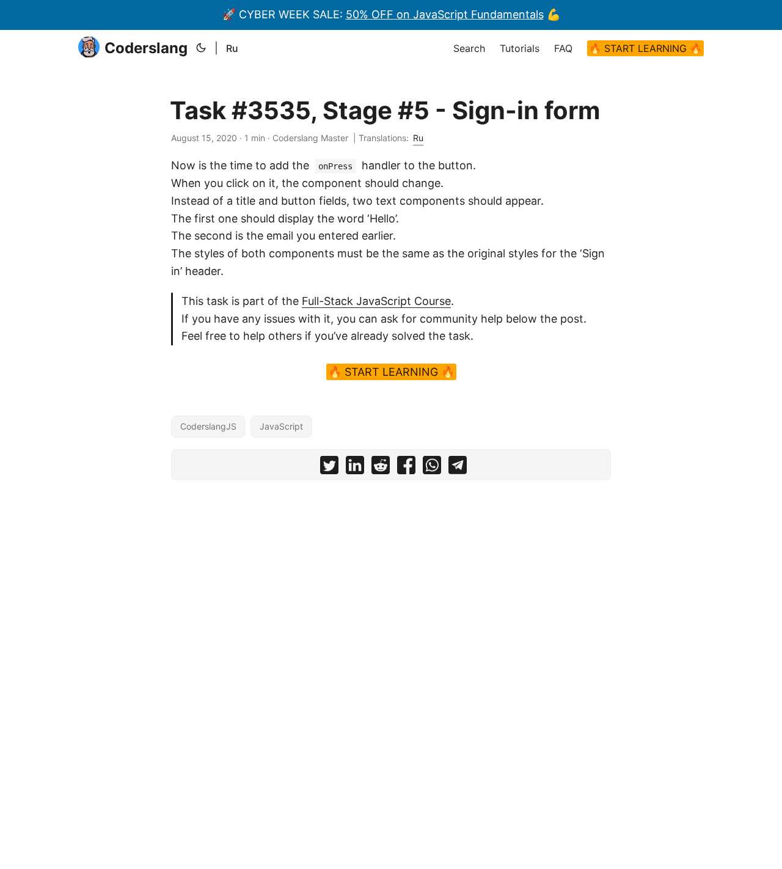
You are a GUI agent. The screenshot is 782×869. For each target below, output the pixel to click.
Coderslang (146, 48)
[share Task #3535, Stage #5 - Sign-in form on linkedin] (355, 468)
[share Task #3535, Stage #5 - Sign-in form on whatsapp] (432, 468)
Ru (232, 48)
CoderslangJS (208, 426)
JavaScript (281, 426)
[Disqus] (391, 641)
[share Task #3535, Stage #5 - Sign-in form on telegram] (457, 468)
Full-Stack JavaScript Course (376, 301)
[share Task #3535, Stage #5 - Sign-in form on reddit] (380, 468)
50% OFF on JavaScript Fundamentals (445, 14)
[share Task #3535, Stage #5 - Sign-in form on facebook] (406, 468)
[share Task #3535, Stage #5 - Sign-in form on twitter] (329, 468)
